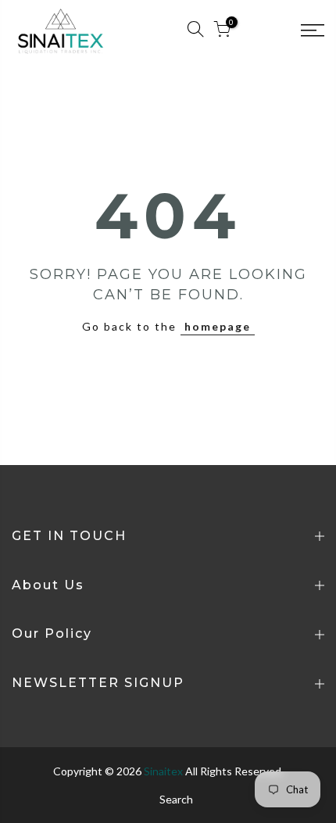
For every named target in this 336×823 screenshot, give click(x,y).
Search (176, 799)
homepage (217, 326)
